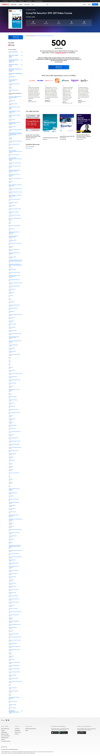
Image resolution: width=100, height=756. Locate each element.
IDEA (10, 358)
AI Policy (16, 734)
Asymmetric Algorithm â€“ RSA (15, 283)
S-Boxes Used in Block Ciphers (15, 189)
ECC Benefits (11, 302)
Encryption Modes (12, 331)
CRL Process (11, 527)
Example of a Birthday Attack (15, 448)
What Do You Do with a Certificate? (14, 516)
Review (10, 653)
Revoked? (11, 524)
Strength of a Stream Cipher (15, 209)
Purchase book (29, 148)
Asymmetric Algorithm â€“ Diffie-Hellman (14, 276)
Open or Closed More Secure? (15, 179)
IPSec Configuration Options (15, 638)
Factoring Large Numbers (14, 287)
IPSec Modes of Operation (14, 647)
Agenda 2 (11, 182)
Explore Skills (13, 4)
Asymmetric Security (13, 309)
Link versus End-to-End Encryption (14, 567)
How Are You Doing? (13, 609)
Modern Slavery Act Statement (29, 753)
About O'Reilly (4, 726)
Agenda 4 (11, 470)
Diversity (3, 739)
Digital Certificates (13, 493)
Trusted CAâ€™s (12, 506)
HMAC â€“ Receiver (13, 400)
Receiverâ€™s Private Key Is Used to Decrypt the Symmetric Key (15, 266)
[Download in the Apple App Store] (55, 733)
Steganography (12, 560)
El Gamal (11, 296)
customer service (60, 52)
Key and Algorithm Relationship (15, 142)
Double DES (11, 321)
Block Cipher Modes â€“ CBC (15, 334)
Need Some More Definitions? (15, 94)
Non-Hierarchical (12, 584)
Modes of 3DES (12, 328)
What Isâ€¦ (11, 435)
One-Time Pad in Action (14, 554)
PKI (9, 477)
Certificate (11, 496)
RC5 (10, 365)
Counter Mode (12, 349)
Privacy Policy (18, 732)
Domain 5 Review (12, 708)
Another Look (12, 404)
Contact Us (17, 728)
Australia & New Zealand (30, 728)
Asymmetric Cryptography (14, 226)
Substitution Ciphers (13, 104)
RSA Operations (12, 290)
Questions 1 (11, 247)
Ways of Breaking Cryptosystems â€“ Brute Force (15, 151)
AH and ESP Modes (13, 644)
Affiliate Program (5, 737)
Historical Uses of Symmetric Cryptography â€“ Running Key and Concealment (15, 134)
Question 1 (11, 387)
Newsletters (17, 730)
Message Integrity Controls (14, 442)
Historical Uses (12, 120)
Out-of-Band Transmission (14, 216)
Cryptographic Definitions (14, 84)
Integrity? (11, 416)
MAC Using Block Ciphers (14, 413)
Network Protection (13, 702)
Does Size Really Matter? (14, 145)
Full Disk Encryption (13, 688)
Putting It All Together (13, 691)
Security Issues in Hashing (14, 445)
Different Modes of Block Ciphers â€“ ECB (14, 337)
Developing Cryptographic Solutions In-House (14, 171)
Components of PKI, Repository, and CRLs (15, 520)
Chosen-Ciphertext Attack (14, 672)
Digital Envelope (12, 270)
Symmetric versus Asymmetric (15, 244)
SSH (10, 695)
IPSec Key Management (14, 622)
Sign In (89, 4)
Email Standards (12, 577)
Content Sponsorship (5, 741)
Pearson (84, 23)
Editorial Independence (18, 753)
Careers (3, 730)
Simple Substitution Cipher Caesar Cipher (14, 112)
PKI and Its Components (14, 473)
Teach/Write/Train (5, 728)
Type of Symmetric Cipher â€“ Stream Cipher (15, 196)
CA (9, 486)
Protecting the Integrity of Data (15, 374)
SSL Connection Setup (13, 590)
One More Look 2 (12, 512)
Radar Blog (27, 4)
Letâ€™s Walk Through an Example (14, 489)
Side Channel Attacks (13, 679)
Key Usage (11, 457)
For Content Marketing (38, 1)
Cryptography (12, 77)
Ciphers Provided (12, 705)
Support (17, 726)
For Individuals (29, 1)
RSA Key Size (11, 293)
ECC (10, 299)
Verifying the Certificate (14, 503)
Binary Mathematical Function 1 (15, 193)
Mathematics (11, 312)
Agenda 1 (11, 138)
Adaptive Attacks (12, 676)
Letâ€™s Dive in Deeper (14, 213)
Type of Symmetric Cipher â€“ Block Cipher (15, 185)
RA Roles (11, 483)
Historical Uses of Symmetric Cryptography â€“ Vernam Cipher (15, 547)
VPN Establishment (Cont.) (14, 650)
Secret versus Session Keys (14, 273)
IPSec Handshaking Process (15, 625)
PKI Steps (11, 480)
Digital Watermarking (13, 564)
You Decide (11, 580)
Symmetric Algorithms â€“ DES (15, 315)
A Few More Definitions (14, 91)
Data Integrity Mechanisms (14, 380)
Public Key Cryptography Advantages (14, 232)
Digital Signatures (12, 426)
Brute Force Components (14, 155)
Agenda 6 (11, 619)
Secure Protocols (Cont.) (14, 599)
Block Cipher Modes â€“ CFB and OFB (15, 341)
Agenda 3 (11, 368)
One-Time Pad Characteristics (15, 557)
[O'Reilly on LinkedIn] (6, 720)
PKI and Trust (11, 540)
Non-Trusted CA (12, 509)
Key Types (11, 467)
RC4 (10, 361)
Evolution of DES (12, 325)
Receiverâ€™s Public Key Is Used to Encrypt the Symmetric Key (15, 261)
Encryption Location (13, 574)
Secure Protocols (12, 587)
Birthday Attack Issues (13, 451)
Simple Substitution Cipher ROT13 (14, 116)
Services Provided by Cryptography (13, 80)
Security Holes (12, 206)
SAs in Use (11, 631)
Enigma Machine (12, 127)
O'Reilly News (4, 732)
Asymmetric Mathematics (14, 306)
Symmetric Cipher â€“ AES (14, 355)
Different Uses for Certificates (15, 530)
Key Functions (12, 229)
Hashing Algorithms (13, 377)
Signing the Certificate (14, 500)
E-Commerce (12, 606)
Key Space (11, 148)
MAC (10, 394)
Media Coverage (4, 734)
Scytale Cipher (12, 101)
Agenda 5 (11, 543)
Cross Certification (13, 536)
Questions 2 (11, 657)
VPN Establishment (13, 628)
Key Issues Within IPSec (14, 634)
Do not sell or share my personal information (9, 749)
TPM (10, 685)
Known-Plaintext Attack (14, 666)
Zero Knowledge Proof (13, 438)
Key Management (12, 454)
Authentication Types (13, 410)
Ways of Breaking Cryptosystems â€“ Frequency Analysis (15, 159)
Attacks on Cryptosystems (14, 663)
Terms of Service (4, 753)
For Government (13, 1)
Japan (26, 730)
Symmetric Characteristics (14, 200)
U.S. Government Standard (14, 432)
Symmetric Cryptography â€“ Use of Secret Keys (15, 97)
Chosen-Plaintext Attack (14, 669)
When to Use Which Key (14, 250)
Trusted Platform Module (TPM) (15, 682)
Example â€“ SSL (12, 593)
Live (32, 4)
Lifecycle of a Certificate (14, 533)
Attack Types (11, 660)
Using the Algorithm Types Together (14, 253)
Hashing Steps (12, 371)
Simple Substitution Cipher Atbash (14, 108)
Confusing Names (12, 241)
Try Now (94, 4)
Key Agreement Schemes (14, 280)
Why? (10, 223)
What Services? (12, 419)
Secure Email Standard (14, 615)
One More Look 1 (12, 429)
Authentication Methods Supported (14, 698)
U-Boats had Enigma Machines (15, 130)
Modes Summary (12, 352)
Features (20, 4)
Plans (84, 4)
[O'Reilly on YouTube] (8, 720)
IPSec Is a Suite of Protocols (15, 641)
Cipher (10, 88)
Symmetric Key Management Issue (15, 219)
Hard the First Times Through (15, 612)
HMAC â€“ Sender (12, 397)
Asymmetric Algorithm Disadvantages (13, 237)
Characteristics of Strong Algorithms (14, 175)
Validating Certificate (13, 596)
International (28, 726)
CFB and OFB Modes (13, 346)
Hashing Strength (12, 384)
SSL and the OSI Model (14, 603)
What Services (12, 407)
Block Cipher (11, 318)
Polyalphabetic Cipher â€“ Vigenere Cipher (14, 123)
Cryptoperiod (12, 461)
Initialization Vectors (13, 203)
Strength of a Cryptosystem (15, 163)
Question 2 (11, 423)
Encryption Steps (12, 257)
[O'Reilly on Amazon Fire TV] (81, 733)
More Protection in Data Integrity (14, 390)
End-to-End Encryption (14, 571)
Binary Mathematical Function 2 (15, 551)
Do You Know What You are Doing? (14, 167)
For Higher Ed (21, 1)
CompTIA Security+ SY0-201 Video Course (44, 35)
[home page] (5, 4)
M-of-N (10, 464)
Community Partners (5, 735)
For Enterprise (5, 1)
